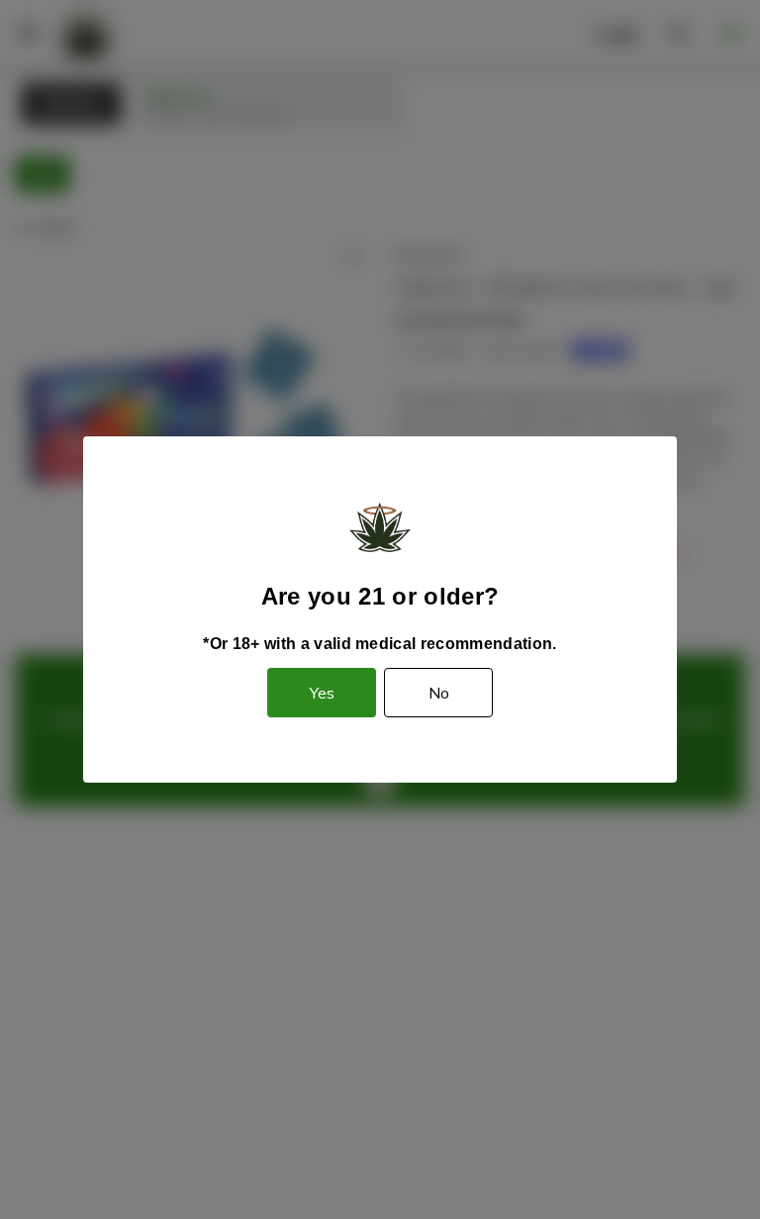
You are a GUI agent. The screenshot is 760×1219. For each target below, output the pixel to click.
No (438, 693)
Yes (322, 693)
